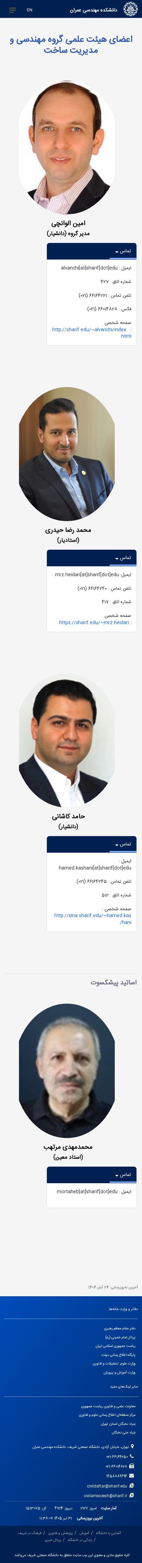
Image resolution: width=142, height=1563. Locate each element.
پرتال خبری (53, 1540)
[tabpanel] (91, 302)
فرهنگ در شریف (29, 1533)
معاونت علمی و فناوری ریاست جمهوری (108, 1406)
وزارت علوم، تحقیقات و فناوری (114, 1364)
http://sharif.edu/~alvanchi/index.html (91, 333)
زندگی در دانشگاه (80, 1540)
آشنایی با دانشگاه (108, 1533)
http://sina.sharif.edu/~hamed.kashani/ (92, 919)
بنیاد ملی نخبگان (123, 1432)
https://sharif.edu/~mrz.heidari (94, 623)
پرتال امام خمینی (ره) (120, 1337)
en (29, 10)
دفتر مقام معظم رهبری (119, 1328)
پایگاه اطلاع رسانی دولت (118, 1355)
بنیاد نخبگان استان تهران (118, 1424)
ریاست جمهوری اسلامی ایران (115, 1346)
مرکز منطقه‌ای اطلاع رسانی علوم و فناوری (107, 1415)
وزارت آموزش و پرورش (119, 1373)
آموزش (84, 1533)
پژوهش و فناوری (60, 1533)
